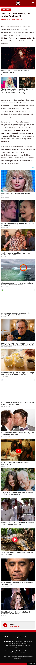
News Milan (6, 9)
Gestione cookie (31, 663)
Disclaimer (28, 637)
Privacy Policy (17, 637)
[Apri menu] (33, 3)
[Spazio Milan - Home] (18, 3)
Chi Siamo (7, 637)
